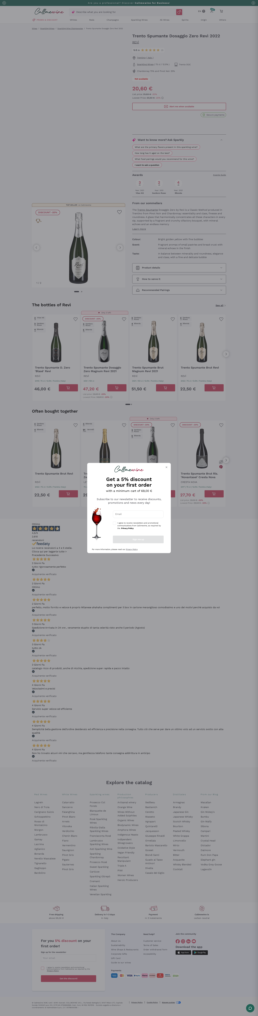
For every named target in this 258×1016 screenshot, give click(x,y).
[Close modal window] (166, 467)
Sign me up (138, 539)
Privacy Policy (132, 549)
